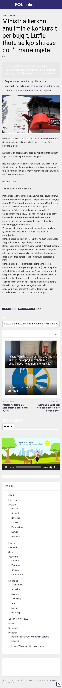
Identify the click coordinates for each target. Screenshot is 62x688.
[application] (30, 454)
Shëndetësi (16, 585)
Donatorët (13, 628)
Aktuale (12, 505)
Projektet (12, 633)
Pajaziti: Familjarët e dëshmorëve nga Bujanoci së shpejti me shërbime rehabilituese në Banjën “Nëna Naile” (30, 360)
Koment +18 (17, 574)
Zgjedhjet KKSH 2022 (18, 619)
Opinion (15, 570)
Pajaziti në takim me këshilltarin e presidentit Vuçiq (15, 408)
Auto (13, 603)
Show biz (15, 589)
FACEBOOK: (8, 426)
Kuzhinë (15, 608)
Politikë (14, 508)
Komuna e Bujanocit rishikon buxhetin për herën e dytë (48, 408)
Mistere (15, 594)
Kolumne (15, 565)
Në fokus (15, 518)
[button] (31, 454)
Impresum (13, 500)
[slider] (28, 467)
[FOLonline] (24, 7)
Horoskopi (16, 612)
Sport (11, 552)
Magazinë (13, 581)
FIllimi (11, 495)
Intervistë (12, 547)
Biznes (11, 623)
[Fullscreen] (55, 467)
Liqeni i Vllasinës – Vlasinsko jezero (28, 646)
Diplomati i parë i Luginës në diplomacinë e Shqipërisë (32, 86)
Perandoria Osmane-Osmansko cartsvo (30, 637)
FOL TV (11, 543)
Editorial (15, 560)
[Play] (6, 467)
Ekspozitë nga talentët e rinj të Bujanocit (25, 81)
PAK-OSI (15, 641)
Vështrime (13, 557)
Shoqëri (15, 513)
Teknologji (16, 598)
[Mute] (50, 467)
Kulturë (14, 532)
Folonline (10, 682)
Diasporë (15, 536)
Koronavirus (17, 527)
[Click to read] (30, 381)
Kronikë (15, 522)
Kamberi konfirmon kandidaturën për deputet (28, 90)
